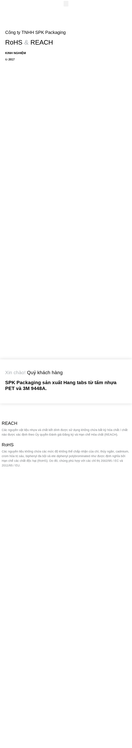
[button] (66, 4)
